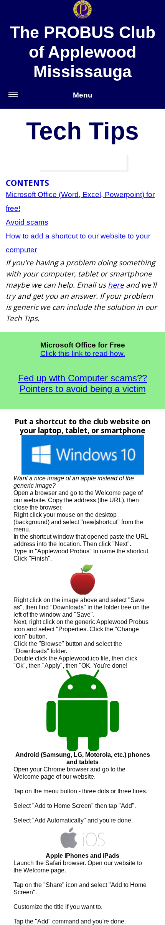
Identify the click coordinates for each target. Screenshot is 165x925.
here (116, 285)
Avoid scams (27, 222)
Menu (82, 95)
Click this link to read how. (82, 353)
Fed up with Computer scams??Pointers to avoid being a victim (82, 383)
